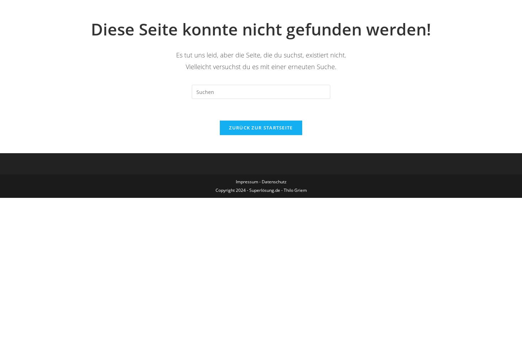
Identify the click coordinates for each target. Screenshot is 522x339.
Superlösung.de (264, 190)
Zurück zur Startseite (261, 127)
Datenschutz (274, 182)
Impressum (247, 182)
